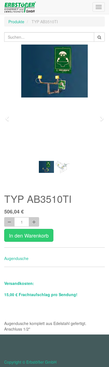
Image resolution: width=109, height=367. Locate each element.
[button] (8, 116)
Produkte (16, 21)
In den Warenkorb (29, 235)
